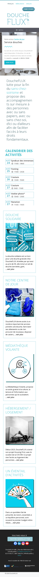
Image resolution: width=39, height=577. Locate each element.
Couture (15, 177)
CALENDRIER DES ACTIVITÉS (19, 153)
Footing (14, 169)
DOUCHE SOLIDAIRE (13, 217)
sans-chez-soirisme (16, 90)
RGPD (19, 555)
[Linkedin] (19, 543)
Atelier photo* (18, 193)
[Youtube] (27, 543)
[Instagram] (23, 543)
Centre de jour (19, 39)
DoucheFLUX (18, 19)
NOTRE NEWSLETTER (20, 539)
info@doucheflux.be (24, 551)
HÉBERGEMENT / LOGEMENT (18, 410)
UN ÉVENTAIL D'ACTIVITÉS (15, 473)
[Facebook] (15, 543)
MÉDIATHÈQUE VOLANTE (17, 347)
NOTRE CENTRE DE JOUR (17, 282)
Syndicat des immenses (22, 160)
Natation (15, 202)
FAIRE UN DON (28, 9)
